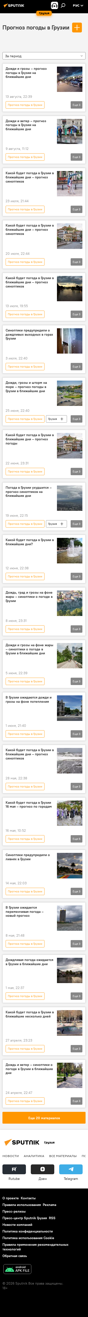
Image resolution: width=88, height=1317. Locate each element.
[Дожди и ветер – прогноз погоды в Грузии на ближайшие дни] (69, 131)
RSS (52, 1218)
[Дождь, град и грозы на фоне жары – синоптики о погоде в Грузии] (69, 603)
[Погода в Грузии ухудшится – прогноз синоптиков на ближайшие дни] (69, 498)
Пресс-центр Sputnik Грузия (24, 1218)
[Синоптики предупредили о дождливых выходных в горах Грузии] (69, 341)
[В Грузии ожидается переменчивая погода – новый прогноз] (69, 918)
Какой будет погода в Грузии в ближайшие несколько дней (30, 1014)
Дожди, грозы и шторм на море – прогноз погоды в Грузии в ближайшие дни (26, 387)
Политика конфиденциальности (27, 1231)
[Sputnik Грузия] (14, 7)
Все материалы (63, 1156)
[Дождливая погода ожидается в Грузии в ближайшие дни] (69, 970)
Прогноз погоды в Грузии (35, 27)
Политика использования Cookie (28, 1238)
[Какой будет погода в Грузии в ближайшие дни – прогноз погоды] (69, 445)
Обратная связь (14, 1256)
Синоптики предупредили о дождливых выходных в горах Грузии (29, 334)
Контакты (28, 1198)
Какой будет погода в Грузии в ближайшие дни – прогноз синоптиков (30, 177)
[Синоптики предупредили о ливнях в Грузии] (69, 865)
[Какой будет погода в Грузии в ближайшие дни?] (69, 550)
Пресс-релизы (14, 1211)
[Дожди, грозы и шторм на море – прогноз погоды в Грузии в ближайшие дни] (69, 393)
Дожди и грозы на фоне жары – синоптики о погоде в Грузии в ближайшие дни (29, 649)
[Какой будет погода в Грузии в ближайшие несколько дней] (69, 1023)
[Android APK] (17, 1269)
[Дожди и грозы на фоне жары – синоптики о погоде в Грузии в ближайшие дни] (69, 656)
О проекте (10, 1198)
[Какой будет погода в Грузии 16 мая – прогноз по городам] (69, 813)
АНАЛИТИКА (34, 1156)
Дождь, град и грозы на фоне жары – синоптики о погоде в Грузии (29, 596)
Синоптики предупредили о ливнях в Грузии (28, 857)
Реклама (49, 1204)
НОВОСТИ (10, 1156)
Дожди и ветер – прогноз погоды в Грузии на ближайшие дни (26, 125)
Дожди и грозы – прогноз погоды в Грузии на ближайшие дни (26, 73)
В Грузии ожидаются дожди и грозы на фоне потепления (29, 699)
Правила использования (21, 1204)
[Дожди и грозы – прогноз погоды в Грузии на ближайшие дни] (69, 79)
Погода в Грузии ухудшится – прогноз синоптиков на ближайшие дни (29, 492)
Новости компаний (17, 1224)
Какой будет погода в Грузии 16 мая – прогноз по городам (29, 805)
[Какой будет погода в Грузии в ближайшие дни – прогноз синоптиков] (69, 183)
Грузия (52, 419)
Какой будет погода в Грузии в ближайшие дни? (30, 542)
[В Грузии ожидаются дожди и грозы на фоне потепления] (69, 708)
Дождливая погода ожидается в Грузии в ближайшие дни (29, 962)
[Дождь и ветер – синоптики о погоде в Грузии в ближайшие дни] (69, 1075)
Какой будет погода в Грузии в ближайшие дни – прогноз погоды (30, 439)
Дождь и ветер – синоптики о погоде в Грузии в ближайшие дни (29, 1069)
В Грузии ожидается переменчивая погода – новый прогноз (25, 911)
